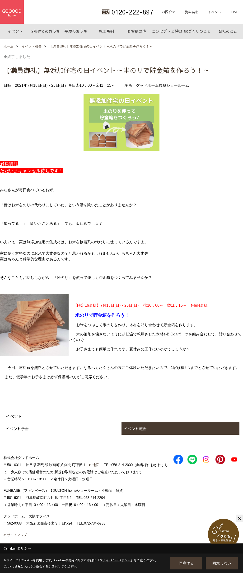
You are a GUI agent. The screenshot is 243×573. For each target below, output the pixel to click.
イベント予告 (17, 428)
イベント (214, 12)
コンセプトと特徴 (167, 31)
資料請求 (191, 12)
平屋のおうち (76, 31)
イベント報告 (135, 428)
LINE (234, 12)
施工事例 (106, 31)
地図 (95, 465)
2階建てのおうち (45, 31)
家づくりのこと (197, 31)
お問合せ (168, 12)
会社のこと (227, 31)
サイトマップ (17, 535)
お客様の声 (136, 31)
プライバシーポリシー (115, 560)
